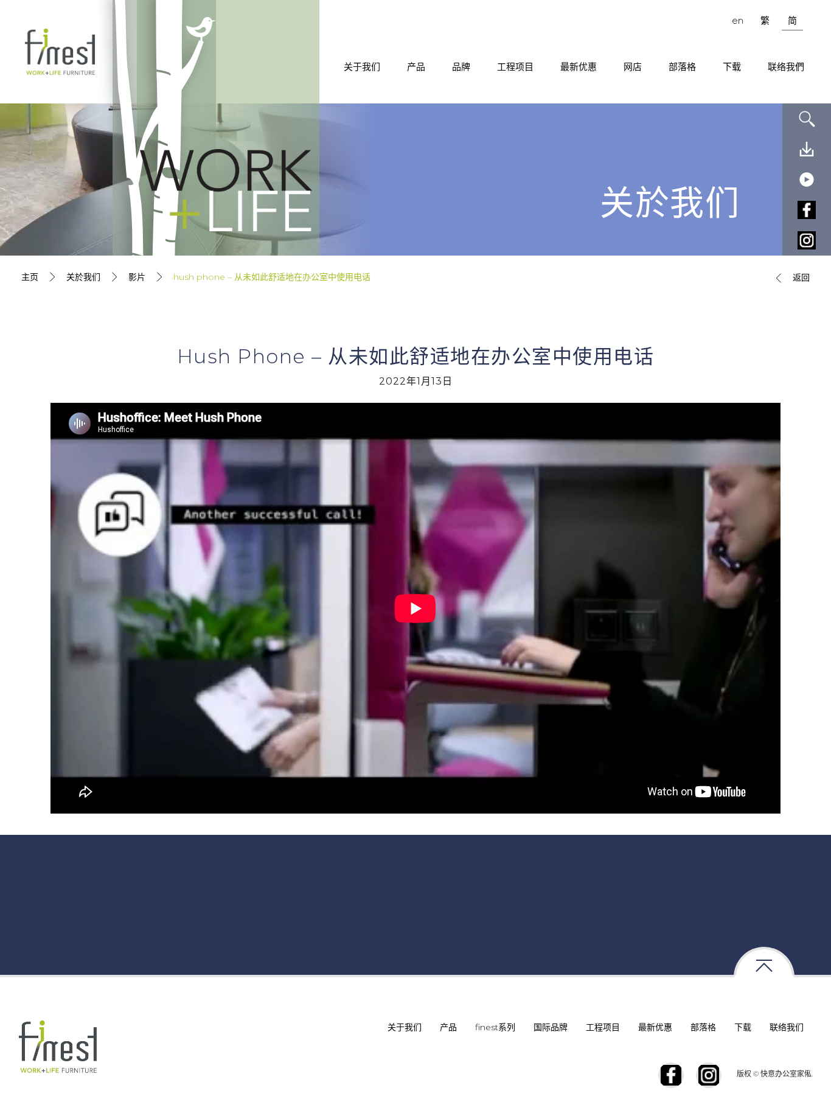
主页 (29, 276)
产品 (416, 66)
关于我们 (362, 66)
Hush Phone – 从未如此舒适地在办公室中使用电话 (271, 276)
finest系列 (495, 1027)
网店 (633, 66)
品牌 (461, 66)
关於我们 (83, 276)
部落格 (682, 66)
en (737, 20)
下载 (732, 66)
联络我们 (787, 1027)
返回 (801, 277)
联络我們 (786, 66)
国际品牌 (551, 1027)
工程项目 (515, 66)
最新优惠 (578, 66)
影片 (136, 276)
